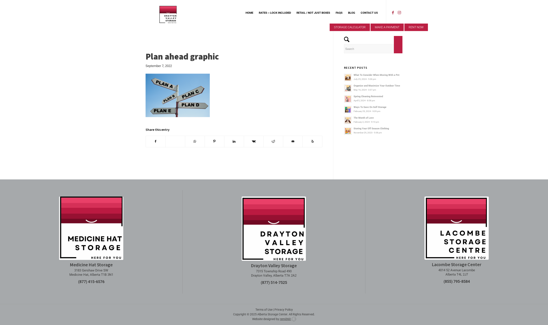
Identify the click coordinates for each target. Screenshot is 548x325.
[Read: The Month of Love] (348, 120)
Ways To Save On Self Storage (370, 107)
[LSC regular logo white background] (456, 228)
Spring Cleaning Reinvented (368, 96)
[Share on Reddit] (273, 141)
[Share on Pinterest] (214, 141)
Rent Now (416, 27)
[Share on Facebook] (155, 141)
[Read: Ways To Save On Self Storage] (348, 109)
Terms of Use (264, 309)
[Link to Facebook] (393, 12)
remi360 (285, 319)
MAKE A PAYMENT (387, 27)
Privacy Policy (283, 309)
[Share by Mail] (293, 141)
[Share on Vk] (254, 141)
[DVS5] (168, 13)
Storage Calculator (350, 27)
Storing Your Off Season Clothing (371, 128)
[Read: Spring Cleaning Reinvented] (348, 99)
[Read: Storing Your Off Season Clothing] (348, 131)
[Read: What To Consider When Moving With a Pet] (348, 77)
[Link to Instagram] (399, 12)
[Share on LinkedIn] (234, 141)
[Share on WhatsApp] (195, 141)
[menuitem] (249, 13)
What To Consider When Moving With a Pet (376, 75)
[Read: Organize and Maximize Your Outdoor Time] (348, 88)
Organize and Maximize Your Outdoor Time (377, 85)
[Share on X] (175, 141)
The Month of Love (364, 117)
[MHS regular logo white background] (91, 228)
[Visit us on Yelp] (312, 141)
